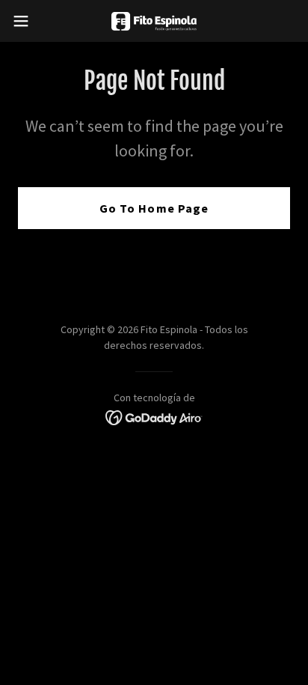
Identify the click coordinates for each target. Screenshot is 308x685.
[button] (28, 21)
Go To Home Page (153, 208)
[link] (153, 21)
